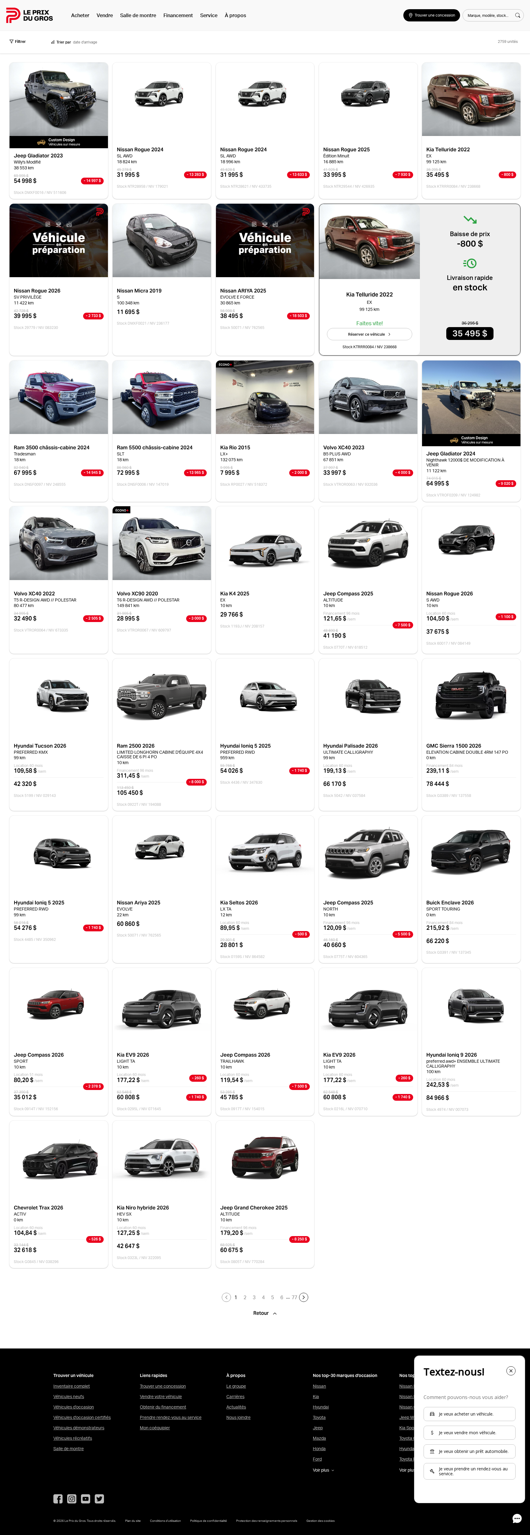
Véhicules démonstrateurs (78, 1427)
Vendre (105, 15)
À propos (235, 15)
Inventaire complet (71, 1386)
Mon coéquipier (155, 1427)
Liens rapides (153, 1375)
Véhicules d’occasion (73, 1407)
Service (208, 15)
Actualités (236, 1407)
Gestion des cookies (320, 1520)
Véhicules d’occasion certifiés (82, 1417)
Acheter (80, 15)
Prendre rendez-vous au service (171, 1417)
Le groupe (236, 1386)
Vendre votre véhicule (161, 1396)
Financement (178, 15)
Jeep (318, 1427)
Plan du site (133, 1520)
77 (294, 1297)
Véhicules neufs (68, 1396)
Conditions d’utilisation (165, 1520)
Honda (319, 1448)
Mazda (319, 1438)
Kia (316, 1396)
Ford (317, 1459)
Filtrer (20, 41)
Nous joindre (238, 1417)
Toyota (319, 1417)
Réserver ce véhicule (366, 334)
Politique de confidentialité (208, 1520)
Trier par (63, 42)
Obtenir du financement (163, 1407)
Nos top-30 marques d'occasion (345, 1375)
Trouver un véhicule (73, 1375)
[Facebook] (58, 1498)
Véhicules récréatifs (72, 1438)
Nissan (319, 1386)
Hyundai (321, 1407)
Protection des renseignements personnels (266, 1520)
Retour (261, 1313)
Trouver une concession (163, 1386)
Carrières (235, 1396)
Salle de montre (138, 15)
